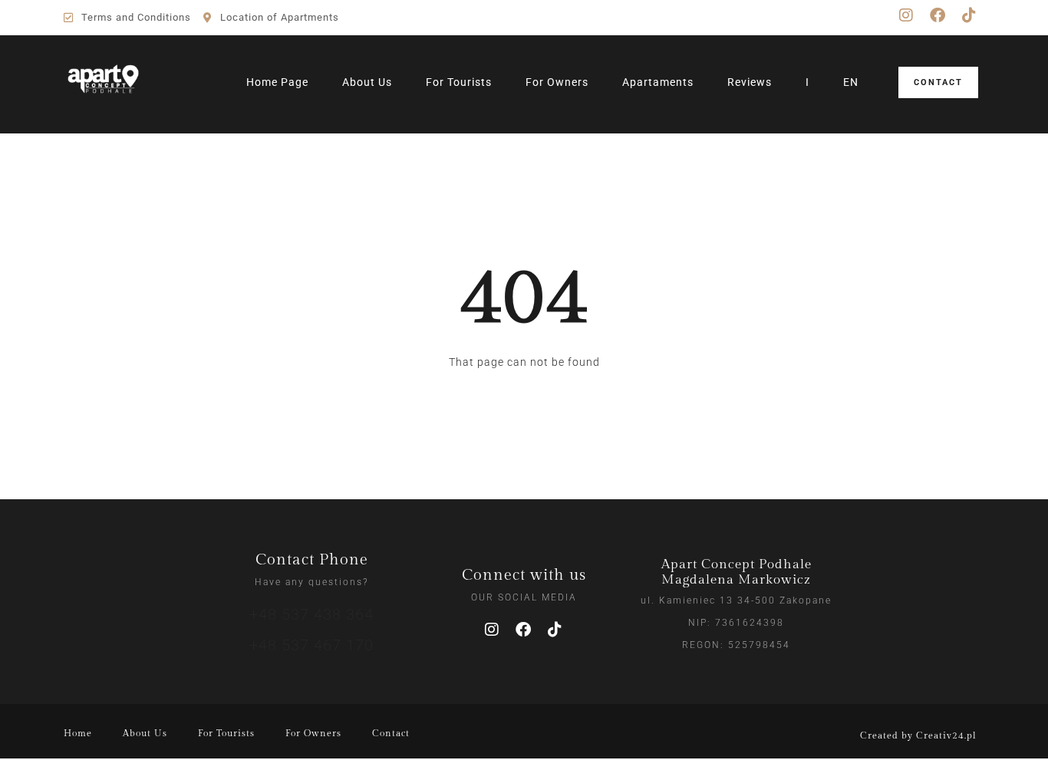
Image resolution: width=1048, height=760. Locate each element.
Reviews (749, 82)
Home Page (277, 82)
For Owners (557, 82)
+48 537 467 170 (311, 645)
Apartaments (658, 82)
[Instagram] (906, 15)
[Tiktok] (969, 15)
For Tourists (459, 82)
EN (851, 82)
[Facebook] (937, 15)
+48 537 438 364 (311, 614)
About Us (367, 82)
